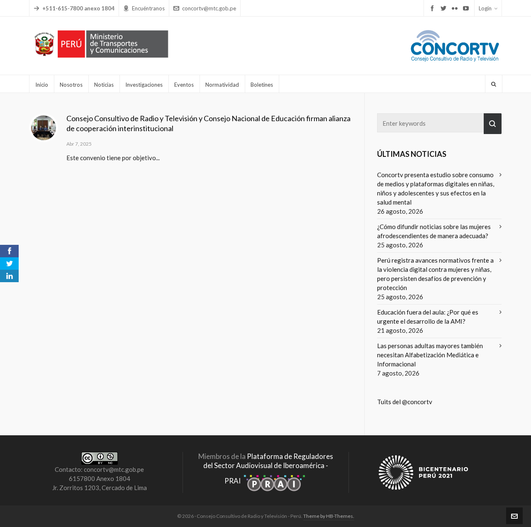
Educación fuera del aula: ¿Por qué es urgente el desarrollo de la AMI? (427, 316)
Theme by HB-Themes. (328, 516)
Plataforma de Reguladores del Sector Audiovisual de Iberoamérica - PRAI (268, 468)
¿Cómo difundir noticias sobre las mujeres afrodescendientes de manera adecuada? (434, 231)
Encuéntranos (148, 8)
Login (485, 8)
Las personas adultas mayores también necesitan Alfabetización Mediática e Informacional (430, 355)
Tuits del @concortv (404, 401)
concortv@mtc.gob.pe (209, 8)
